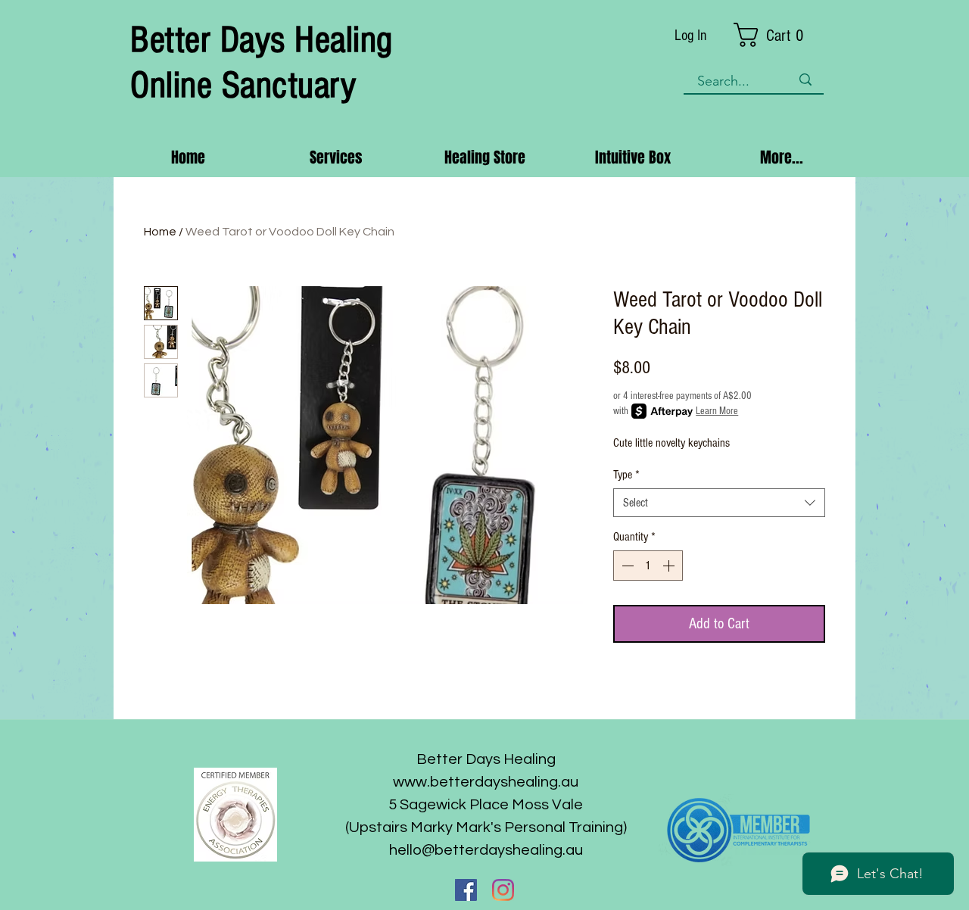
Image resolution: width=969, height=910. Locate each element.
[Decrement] (626, 565)
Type (626, 474)
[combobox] (719, 502)
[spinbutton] (648, 565)
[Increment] (670, 565)
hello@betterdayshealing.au (486, 850)
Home (160, 232)
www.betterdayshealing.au (485, 782)
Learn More (717, 411)
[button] (779, 35)
